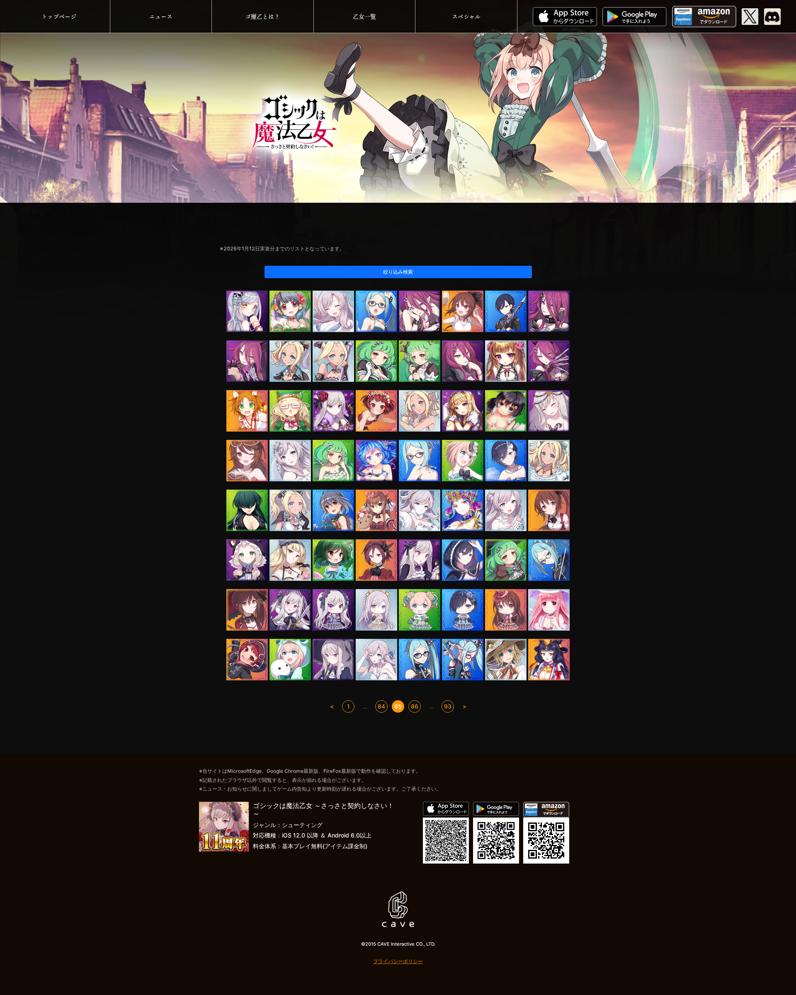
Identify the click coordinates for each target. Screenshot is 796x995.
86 (414, 706)
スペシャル (466, 16)
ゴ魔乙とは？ (262, 16)
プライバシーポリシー (398, 961)
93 (447, 706)
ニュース (160, 16)
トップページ (58, 16)
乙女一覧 (364, 16)
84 (381, 706)
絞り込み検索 (398, 272)
